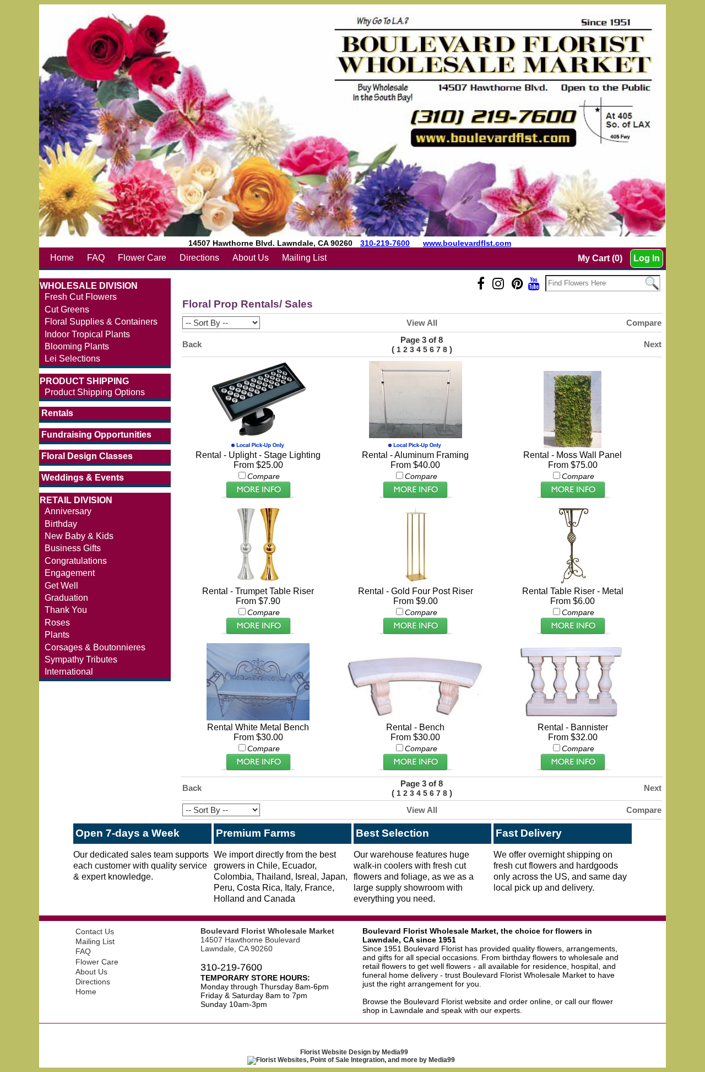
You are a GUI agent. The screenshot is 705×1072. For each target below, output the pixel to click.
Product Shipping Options (95, 392)
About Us (250, 257)
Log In (646, 258)
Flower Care (142, 257)
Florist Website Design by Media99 (354, 1052)
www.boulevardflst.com (467, 243)
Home (62, 257)
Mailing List (304, 257)
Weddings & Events (82, 477)
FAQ (96, 257)
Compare (643, 322)
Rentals (57, 413)
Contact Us (94, 931)
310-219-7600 (385, 243)
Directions (199, 257)
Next (652, 344)
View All (421, 322)
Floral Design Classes (87, 456)
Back (192, 344)
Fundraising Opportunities (96, 434)
